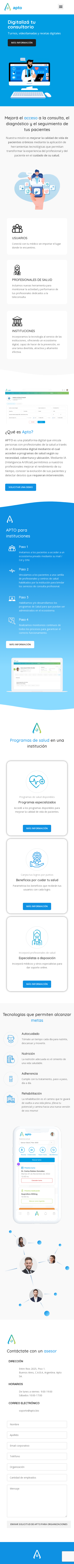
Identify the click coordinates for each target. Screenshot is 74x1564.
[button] (61, 6)
